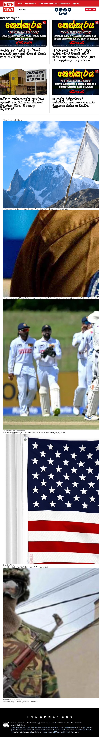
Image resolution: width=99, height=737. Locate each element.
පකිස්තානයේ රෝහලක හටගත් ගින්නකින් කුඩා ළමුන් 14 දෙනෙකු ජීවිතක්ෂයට (35, 209)
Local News (30, 3)
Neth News (6, 725)
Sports (76, 3)
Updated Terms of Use (18, 723)
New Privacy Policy (33, 723)
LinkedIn (65, 13)
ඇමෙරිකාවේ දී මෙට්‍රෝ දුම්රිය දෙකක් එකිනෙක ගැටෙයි (25, 567)
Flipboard (61, 13)
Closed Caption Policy (62, 723)
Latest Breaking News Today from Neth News (8, 7)
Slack (54, 717)
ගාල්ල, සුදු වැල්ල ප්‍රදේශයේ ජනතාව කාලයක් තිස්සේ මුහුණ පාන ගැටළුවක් (23, 53)
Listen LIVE (90, 9)
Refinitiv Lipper (74, 732)
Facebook (56, 10)
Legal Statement (36, 732)
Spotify (67, 717)
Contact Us (78, 723)
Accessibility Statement (18, 725)
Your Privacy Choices (47, 723)
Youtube (69, 10)
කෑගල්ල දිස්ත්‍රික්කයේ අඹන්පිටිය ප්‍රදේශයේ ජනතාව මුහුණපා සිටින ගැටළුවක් (73, 102)
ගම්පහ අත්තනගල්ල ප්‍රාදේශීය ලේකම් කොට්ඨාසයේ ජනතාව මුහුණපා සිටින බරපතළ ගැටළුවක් (22, 104)
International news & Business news (54, 3)
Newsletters (62, 717)
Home (20, 3)
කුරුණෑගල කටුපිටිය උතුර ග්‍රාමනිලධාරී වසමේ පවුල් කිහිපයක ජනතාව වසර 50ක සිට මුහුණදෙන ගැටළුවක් (73, 55)
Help (72, 723)
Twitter (61, 10)
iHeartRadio (71, 717)
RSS (58, 717)
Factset (72, 730)
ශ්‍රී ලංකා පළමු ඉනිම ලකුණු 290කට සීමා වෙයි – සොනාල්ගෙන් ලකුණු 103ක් (34, 433)
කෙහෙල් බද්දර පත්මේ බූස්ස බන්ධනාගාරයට (21, 701)
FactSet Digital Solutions (22, 732)
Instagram (65, 10)
